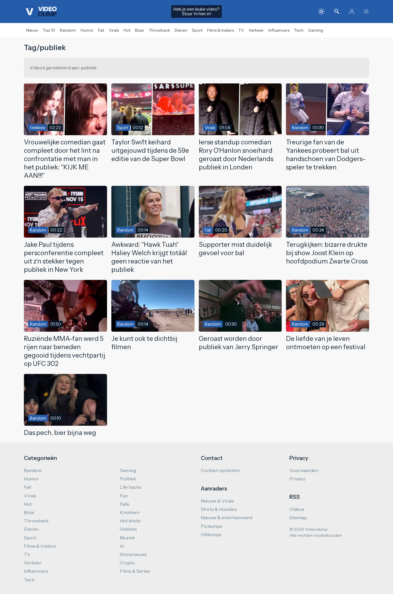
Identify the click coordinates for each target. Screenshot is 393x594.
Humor (87, 30)
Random (68, 30)
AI (122, 546)
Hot (126, 30)
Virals (114, 30)
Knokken (129, 512)
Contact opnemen (220, 470)
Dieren (181, 30)
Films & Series (135, 571)
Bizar (139, 30)
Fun (124, 495)
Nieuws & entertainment (227, 517)
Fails (124, 504)
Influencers (278, 30)
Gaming (315, 30)
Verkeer (256, 30)
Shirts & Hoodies (219, 509)
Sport (197, 30)
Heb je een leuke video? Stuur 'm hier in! (196, 11)
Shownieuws (133, 554)
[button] (366, 11)
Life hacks (130, 487)
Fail (101, 30)
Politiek (128, 479)
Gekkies (128, 529)
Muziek (127, 537)
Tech (299, 30)
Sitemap (298, 517)
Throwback (159, 30)
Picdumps (211, 526)
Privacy (297, 479)
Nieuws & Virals (217, 501)
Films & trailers (220, 30)
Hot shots (130, 521)
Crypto (127, 563)
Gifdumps (211, 534)
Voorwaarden (303, 470)
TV (241, 30)
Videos (296, 509)
